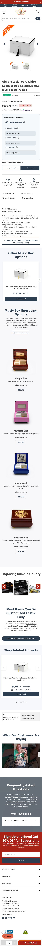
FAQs (22, 5)
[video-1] (21, 755)
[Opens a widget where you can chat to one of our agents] (7, 936)
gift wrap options (31, 168)
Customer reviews (28, 716)
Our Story (5, 5)
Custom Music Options (16, 122)
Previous (2, 280)
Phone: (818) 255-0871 (10, 908)
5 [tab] (25, 702)
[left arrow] (4, 43)
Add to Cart (32, 943)
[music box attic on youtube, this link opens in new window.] (8, 918)
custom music (31, 623)
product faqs (28, 194)
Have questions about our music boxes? (10, 716)
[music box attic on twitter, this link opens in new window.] (14, 918)
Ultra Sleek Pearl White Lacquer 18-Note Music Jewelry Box (21, 288)
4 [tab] (23, 702)
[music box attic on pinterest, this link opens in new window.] (11, 918)
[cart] (38, 12)
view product (21, 299)
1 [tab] (16, 702)
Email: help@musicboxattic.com (14, 911)
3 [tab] (21, 702)
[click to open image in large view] (21, 43)
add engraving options (22, 333)
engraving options (13, 168)
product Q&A (9, 198)
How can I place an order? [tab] (16, 820)
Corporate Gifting (34, 5)
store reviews (29, 198)
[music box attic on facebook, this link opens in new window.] (3, 918)
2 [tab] (18, 702)
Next (39, 280)
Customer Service (14, 5)
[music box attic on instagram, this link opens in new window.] (6, 918)
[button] (21, 110)
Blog (26, 5)
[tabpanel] (21, 676)
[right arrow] (37, 43)
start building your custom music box (21, 638)
